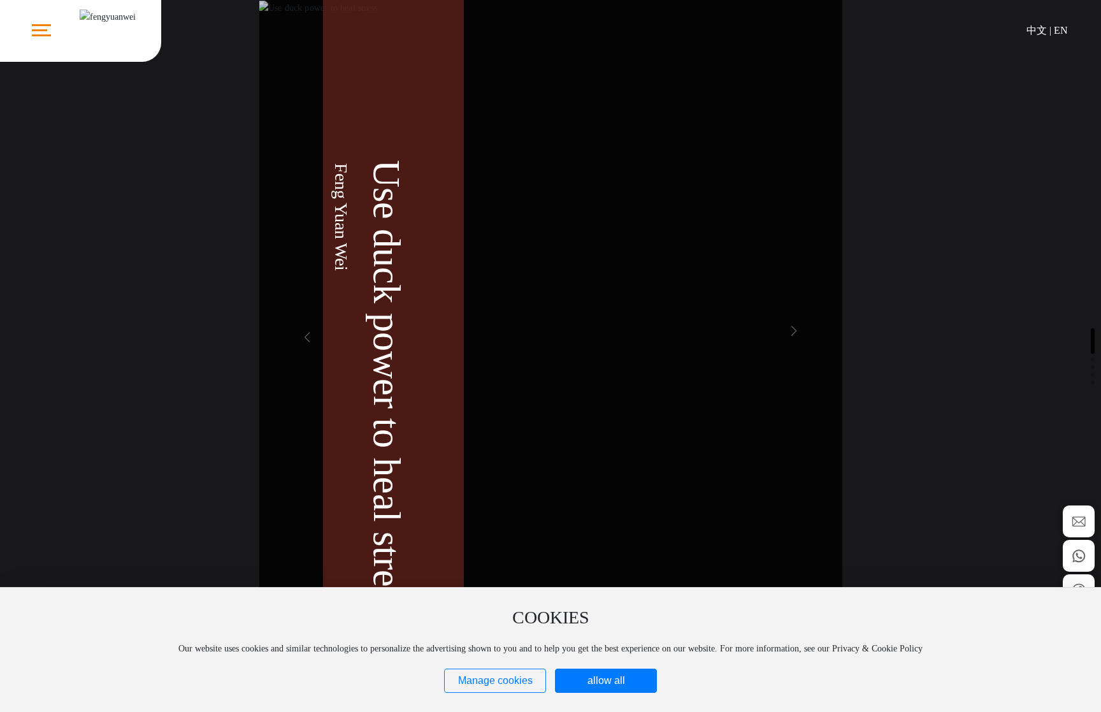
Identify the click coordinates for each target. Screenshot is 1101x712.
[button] (794, 331)
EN (1061, 30)
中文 (1036, 30)
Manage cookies (495, 680)
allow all (606, 680)
